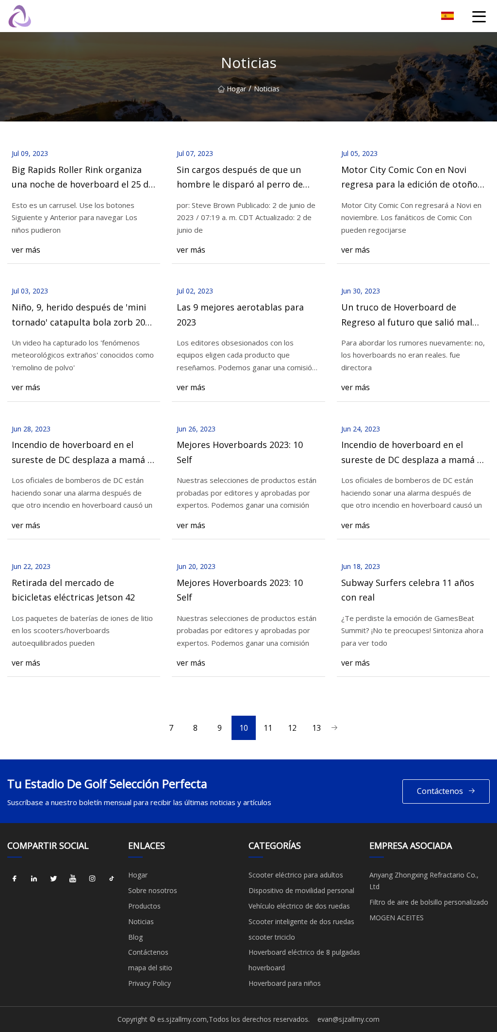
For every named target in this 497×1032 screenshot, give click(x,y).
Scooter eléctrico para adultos (295, 874)
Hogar (236, 88)
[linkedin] (34, 878)
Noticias (141, 921)
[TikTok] (111, 878)
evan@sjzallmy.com (348, 1019)
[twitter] (53, 878)
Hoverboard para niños (284, 983)
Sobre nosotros (152, 890)
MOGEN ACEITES (396, 917)
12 (292, 727)
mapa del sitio (150, 967)
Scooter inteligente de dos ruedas (301, 921)
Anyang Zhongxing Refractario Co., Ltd (424, 880)
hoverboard (266, 967)
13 (316, 727)
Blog (135, 937)
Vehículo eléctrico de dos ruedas (299, 906)
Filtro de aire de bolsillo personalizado (428, 902)
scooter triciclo (271, 937)
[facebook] (14, 878)
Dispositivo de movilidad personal (301, 890)
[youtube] (73, 878)
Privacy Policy (149, 983)
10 (243, 727)
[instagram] (92, 878)
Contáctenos (440, 791)
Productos (144, 906)
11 (268, 727)
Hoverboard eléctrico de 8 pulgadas (304, 952)
